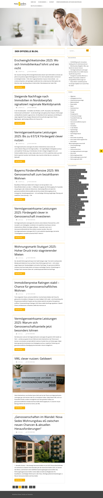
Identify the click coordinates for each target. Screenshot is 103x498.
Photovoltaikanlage (75, 145)
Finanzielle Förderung (76, 118)
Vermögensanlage (73, 214)
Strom (82, 209)
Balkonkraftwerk (74, 102)
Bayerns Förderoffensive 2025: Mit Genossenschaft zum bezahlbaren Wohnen (36, 174)
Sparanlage (72, 207)
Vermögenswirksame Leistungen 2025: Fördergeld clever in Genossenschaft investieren (35, 212)
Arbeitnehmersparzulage (77, 100)
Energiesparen (74, 114)
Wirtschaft (73, 153)
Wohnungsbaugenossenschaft (78, 157)
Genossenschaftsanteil (75, 182)
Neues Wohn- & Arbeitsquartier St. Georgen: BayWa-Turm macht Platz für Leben (79, 83)
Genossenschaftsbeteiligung (76, 184)
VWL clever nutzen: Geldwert (33, 358)
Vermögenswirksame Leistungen (79, 151)
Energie (72, 112)
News (71, 135)
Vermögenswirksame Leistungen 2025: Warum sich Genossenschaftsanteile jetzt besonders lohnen (35, 324)
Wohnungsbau (72, 220)
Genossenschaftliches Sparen (78, 122)
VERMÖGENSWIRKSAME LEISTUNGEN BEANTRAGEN (68, 2)
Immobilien (73, 126)
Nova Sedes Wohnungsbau (75, 201)
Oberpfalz (85, 201)
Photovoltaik (72, 203)
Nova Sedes (84, 197)
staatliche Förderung (74, 209)
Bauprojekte (73, 104)
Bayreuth (84, 172)
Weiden (79, 218)
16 (30, 487)
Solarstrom (72, 205)
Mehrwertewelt (73, 195)
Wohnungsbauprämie (74, 224)
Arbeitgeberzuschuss (76, 98)
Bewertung (72, 174)
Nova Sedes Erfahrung (74, 199)
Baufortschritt (73, 172)
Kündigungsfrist (80, 193)
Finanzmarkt (73, 120)
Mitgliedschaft (74, 131)
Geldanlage (83, 178)
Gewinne (72, 124)
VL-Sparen (71, 218)
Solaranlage (80, 203)
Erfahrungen (80, 176)
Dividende (73, 110)
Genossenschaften (73, 180)
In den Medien (74, 128)
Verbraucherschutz (75, 149)
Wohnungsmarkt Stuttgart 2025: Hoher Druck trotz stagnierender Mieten (35, 250)
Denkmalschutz (74, 108)
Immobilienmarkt (73, 188)
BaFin (84, 170)
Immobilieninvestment (80, 186)
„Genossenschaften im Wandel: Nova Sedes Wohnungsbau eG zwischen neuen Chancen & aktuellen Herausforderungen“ (38, 423)
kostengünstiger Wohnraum (76, 191)
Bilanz (72, 106)
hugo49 (86, 184)
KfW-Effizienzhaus (83, 188)
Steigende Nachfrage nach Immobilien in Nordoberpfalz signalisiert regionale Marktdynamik (37, 100)
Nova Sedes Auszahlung (76, 137)
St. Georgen (79, 207)
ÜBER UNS (33, 2)
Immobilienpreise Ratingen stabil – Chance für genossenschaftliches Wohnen (36, 286)
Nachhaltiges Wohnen (74, 197)
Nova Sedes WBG (33, 71)
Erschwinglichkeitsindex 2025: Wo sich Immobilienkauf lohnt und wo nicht (36, 64)
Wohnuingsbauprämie (76, 155)
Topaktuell (73, 147)
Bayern (79, 172)
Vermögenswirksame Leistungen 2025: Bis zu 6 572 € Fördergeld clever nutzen (38, 136)
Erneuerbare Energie (75, 116)
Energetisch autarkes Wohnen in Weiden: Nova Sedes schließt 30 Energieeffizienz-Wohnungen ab (78, 77)
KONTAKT (51, 2)
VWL (76, 218)
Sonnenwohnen (80, 205)
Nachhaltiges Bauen (75, 133)
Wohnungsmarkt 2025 (76, 159)
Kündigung (72, 193)
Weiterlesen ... (19, 87)
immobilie (71, 186)
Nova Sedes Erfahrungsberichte (78, 139)
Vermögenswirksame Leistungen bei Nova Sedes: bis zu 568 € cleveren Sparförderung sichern (78, 72)
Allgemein (73, 96)
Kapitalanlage (74, 129)
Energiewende (72, 176)
